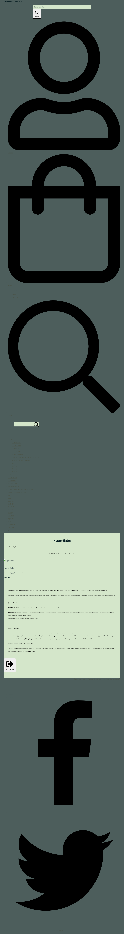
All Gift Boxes (16, 446)
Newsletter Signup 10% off (111, 679)
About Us (11, 516)
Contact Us (11, 524)
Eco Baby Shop (14, 547)
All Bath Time (16, 443)
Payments (11, 518)
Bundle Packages (17, 454)
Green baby (12, 510)
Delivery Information (79, 679)
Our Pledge (11, 507)
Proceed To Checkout (68, 553)
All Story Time (16, 451)
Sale (13, 463)
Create (61, 931)
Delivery (10, 513)
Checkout (15, 297)
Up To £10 (15, 466)
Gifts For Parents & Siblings (21, 460)
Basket (14, 295)
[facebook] (64, 813)
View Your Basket (54, 553)
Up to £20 (15, 469)
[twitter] (64, 926)
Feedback (11, 527)
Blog (9, 521)
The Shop (11, 440)
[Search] (36, 424)
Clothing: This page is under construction (25, 457)
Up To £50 (15, 472)
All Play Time (16, 449)
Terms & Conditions (94, 679)
